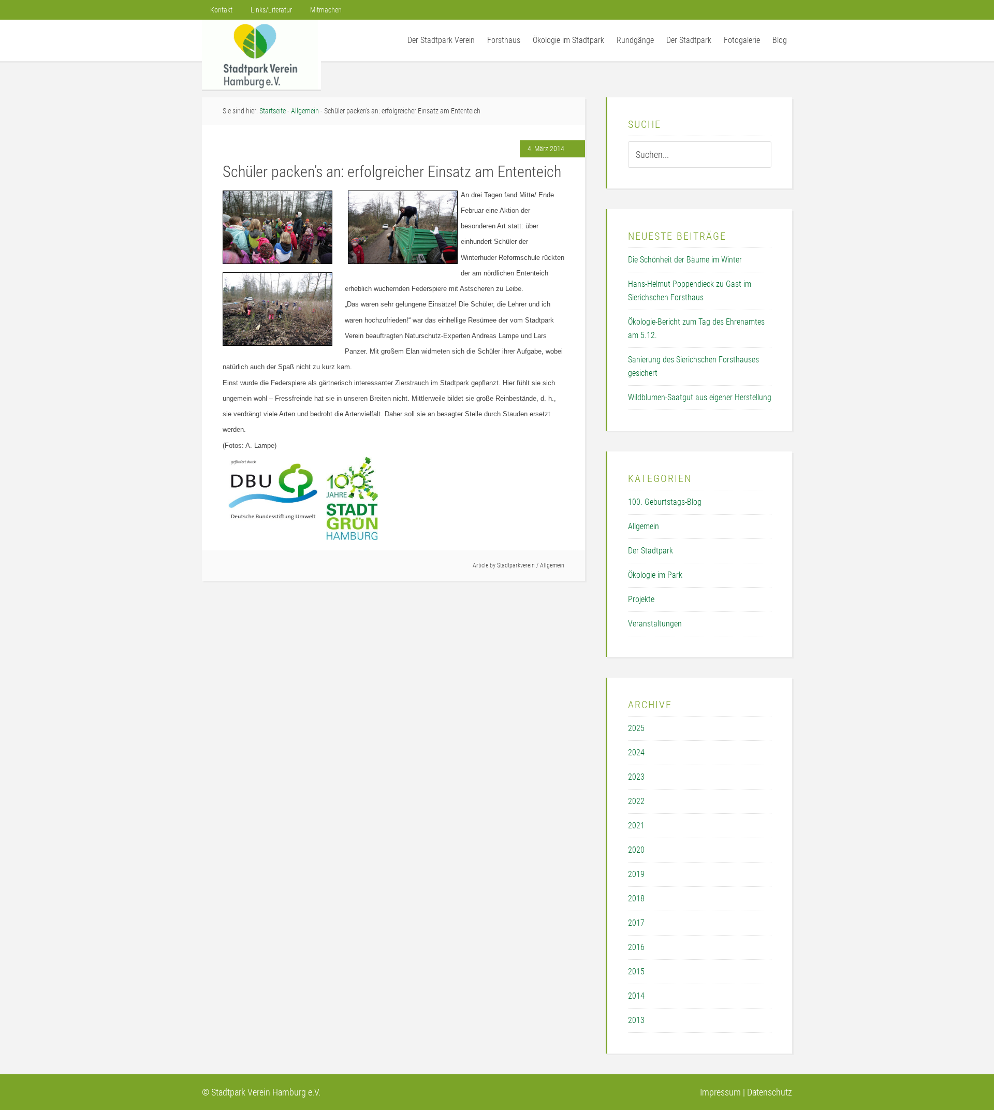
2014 (636, 996)
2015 (636, 971)
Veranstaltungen (655, 624)
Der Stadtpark (650, 551)
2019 (636, 874)
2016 (636, 947)
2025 (636, 728)
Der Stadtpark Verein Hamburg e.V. (261, 55)
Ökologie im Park (655, 575)
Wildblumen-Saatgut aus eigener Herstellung (699, 397)
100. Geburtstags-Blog (664, 502)
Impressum (720, 1092)
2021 (636, 825)
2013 (636, 1020)
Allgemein (552, 565)
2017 (636, 923)
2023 (636, 777)
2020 (636, 850)
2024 (636, 752)
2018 (636, 898)
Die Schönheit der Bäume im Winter (685, 260)
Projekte (641, 599)
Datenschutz (769, 1092)
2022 (636, 801)
